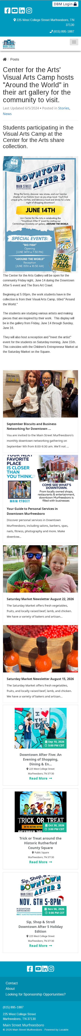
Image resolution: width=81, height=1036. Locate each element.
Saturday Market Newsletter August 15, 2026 (40, 679)
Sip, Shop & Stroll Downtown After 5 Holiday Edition (40, 927)
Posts (14, 59)
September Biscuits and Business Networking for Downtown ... (31, 426)
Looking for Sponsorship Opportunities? (36, 994)
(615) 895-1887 (63, 31)
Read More (38, 778)
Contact (12, 983)
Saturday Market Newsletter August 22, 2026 (40, 599)
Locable (63, 1029)
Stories (63, 108)
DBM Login (64, 4)
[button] (74, 42)
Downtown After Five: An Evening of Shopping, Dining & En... (41, 759)
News (7, 113)
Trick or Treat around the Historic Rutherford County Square (40, 843)
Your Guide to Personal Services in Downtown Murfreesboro (32, 511)
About (10, 989)
